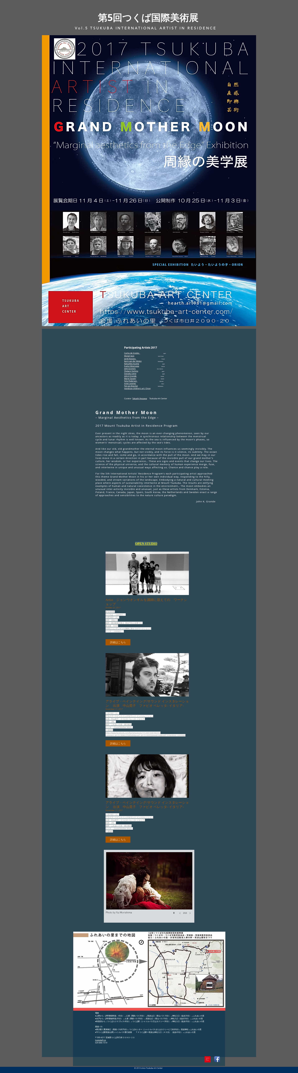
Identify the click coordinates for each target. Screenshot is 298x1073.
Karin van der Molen (133, 361)
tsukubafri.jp (100, 1040)
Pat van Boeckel (131, 386)
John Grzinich (130, 368)
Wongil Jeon (129, 356)
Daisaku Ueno (130, 373)
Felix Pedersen (131, 381)
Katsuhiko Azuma (131, 363)
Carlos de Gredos (132, 353)
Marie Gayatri (130, 378)
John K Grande (130, 376)
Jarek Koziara (130, 358)
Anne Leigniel (130, 383)
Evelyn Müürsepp (131, 366)
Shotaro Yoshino (131, 371)
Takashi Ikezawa (139, 398)
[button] (149, 180)
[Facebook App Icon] (217, 1059)
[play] (174, 912)
